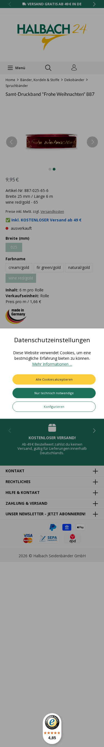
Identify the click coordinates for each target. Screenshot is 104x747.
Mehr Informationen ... (52, 364)
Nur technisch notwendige (54, 393)
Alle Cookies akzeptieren (54, 379)
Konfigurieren (54, 406)
